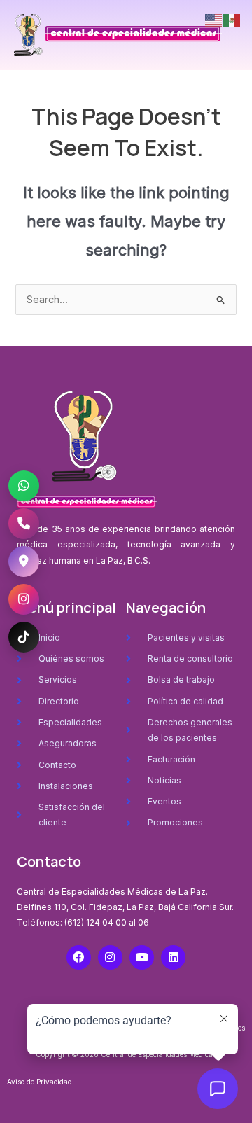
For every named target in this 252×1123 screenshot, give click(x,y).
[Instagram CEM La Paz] (23, 599)
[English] (214, 19)
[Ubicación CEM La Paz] (23, 561)
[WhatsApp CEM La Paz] (23, 485)
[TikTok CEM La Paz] (23, 637)
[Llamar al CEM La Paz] (23, 523)
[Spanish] (232, 19)
